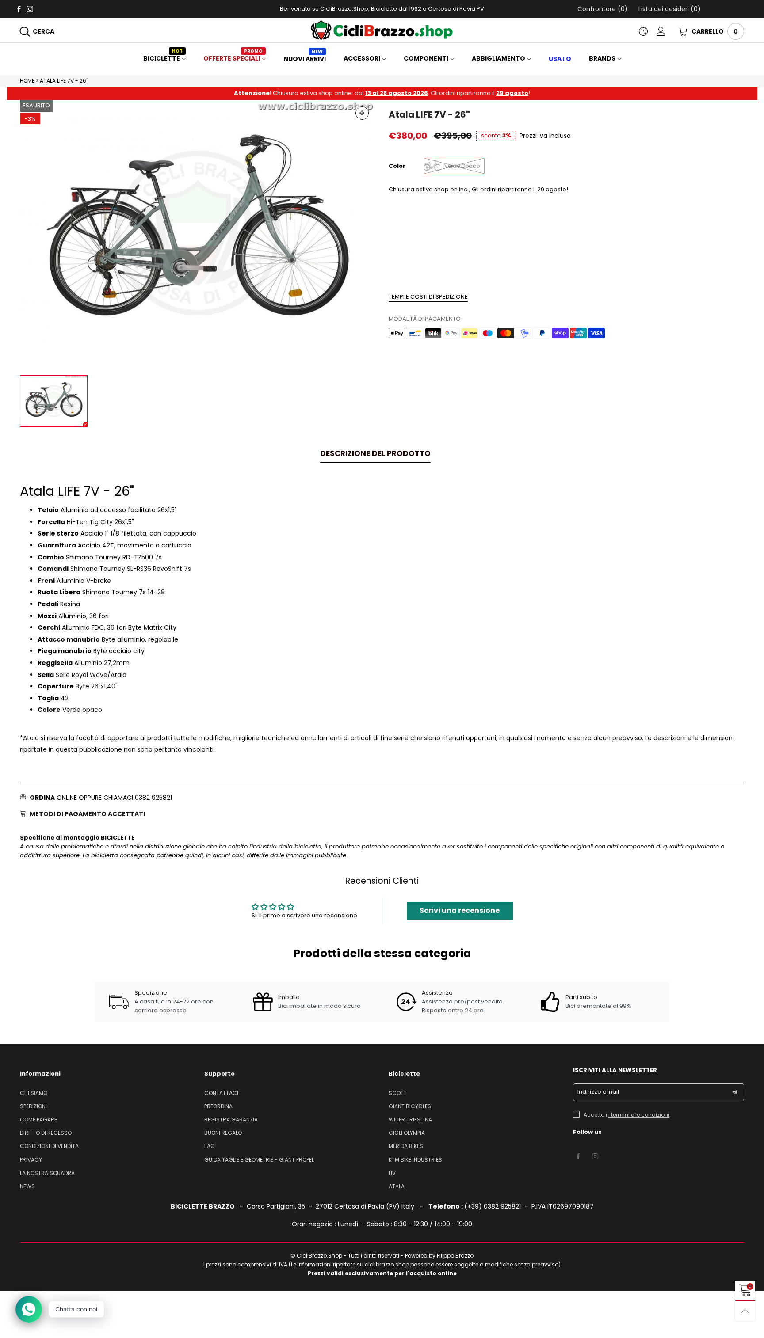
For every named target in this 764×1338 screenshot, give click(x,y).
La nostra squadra (47, 1173)
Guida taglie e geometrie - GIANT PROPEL (259, 1159)
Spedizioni (33, 1106)
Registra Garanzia (231, 1119)
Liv (392, 1173)
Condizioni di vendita (49, 1146)
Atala (397, 1186)
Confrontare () (602, 8)
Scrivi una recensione (460, 910)
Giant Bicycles (410, 1106)
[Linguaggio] (648, 31)
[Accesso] (668, 31)
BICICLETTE (163, 58)
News (27, 1186)
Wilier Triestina (410, 1119)
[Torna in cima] (745, 1311)
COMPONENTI (426, 58)
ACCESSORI (362, 58)
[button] (735, 1092)
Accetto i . (627, 1114)
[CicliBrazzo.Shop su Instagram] (595, 1157)
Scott (398, 1093)
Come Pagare (38, 1119)
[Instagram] (30, 8)
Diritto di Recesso (46, 1133)
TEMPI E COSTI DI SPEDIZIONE (428, 297)
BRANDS (602, 58)
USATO (560, 58)
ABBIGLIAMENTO (498, 58)
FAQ (209, 1146)
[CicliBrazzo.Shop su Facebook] (578, 1157)
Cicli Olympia (407, 1133)
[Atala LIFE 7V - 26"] (197, 233)
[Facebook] (18, 8)
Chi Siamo (33, 1093)
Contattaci (221, 1093)
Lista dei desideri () (669, 8)
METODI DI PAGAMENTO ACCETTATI (87, 814)
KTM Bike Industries (415, 1159)
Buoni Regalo (223, 1133)
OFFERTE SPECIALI (233, 58)
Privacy (31, 1159)
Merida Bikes (406, 1146)
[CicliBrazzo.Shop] (382, 30)
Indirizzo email (598, 1091)
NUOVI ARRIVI (304, 58)
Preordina (218, 1106)
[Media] (362, 113)
